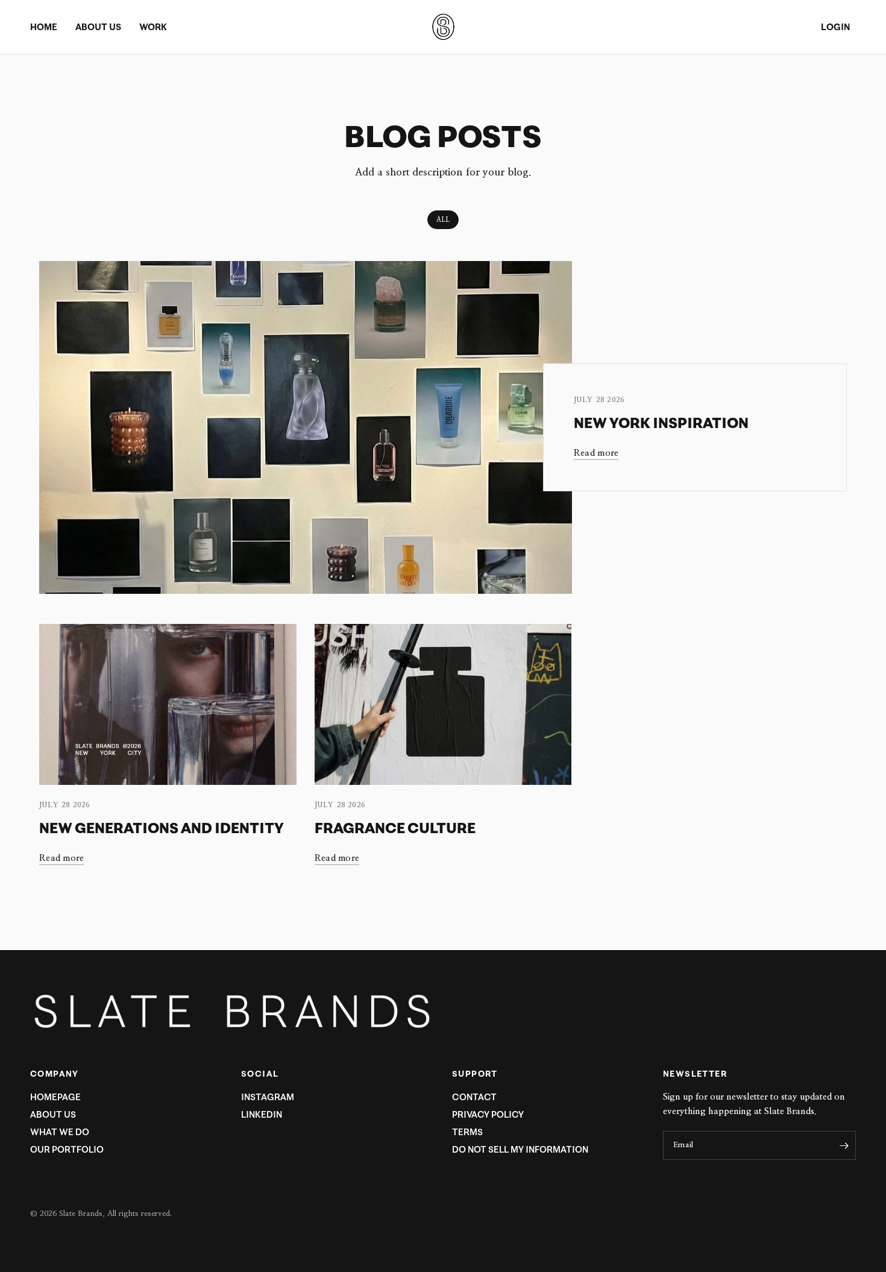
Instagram (267, 1097)
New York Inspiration (661, 423)
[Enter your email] (844, 1145)
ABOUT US (98, 27)
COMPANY (54, 1073)
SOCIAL (259, 1073)
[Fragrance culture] (443, 704)
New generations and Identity (161, 828)
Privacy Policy (488, 1114)
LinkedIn (261, 1114)
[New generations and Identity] (168, 704)
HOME (43, 27)
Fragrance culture (395, 828)
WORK (153, 27)
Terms (467, 1132)
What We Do (59, 1132)
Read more (596, 453)
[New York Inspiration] (305, 427)
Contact (474, 1097)
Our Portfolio (67, 1149)
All (443, 219)
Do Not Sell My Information (520, 1149)
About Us (53, 1114)
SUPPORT (475, 1073)
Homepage (55, 1097)
